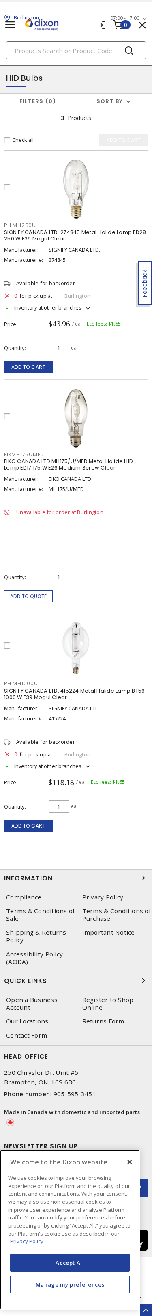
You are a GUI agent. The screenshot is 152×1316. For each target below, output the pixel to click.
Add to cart (28, 367)
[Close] (130, 1162)
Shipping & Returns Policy (36, 936)
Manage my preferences (70, 1284)
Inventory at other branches (48, 307)
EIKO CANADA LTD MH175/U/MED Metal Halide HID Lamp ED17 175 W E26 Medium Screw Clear (68, 464)
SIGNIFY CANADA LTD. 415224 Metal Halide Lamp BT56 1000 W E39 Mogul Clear (74, 694)
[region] (70, 1230)
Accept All (70, 1262)
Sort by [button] (109, 101)
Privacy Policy (26, 1241)
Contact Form (26, 1035)
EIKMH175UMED (24, 454)
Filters (36, 101)
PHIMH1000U (21, 683)
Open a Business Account (32, 1003)
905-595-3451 (75, 1094)
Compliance (24, 897)
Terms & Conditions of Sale (40, 914)
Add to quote (28, 596)
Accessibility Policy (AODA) (34, 958)
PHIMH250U (20, 225)
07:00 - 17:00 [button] (124, 18)
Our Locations (27, 1021)
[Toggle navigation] (10, 25)
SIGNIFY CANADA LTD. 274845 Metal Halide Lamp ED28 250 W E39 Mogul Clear (75, 235)
